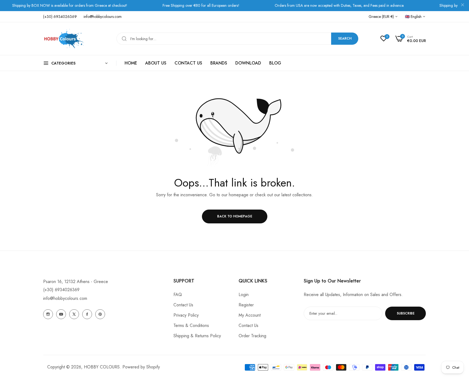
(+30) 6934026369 (61, 290)
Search (344, 38)
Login (244, 294)
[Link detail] (48, 314)
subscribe (405, 313)
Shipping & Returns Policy (197, 336)
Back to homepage (234, 216)
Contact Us (183, 305)
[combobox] (237, 39)
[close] (462, 5)
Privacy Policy (186, 315)
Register (246, 305)
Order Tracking (252, 336)
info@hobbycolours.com (65, 298)
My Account (250, 315)
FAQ (177, 294)
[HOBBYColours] (63, 38)
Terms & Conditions (191, 325)
